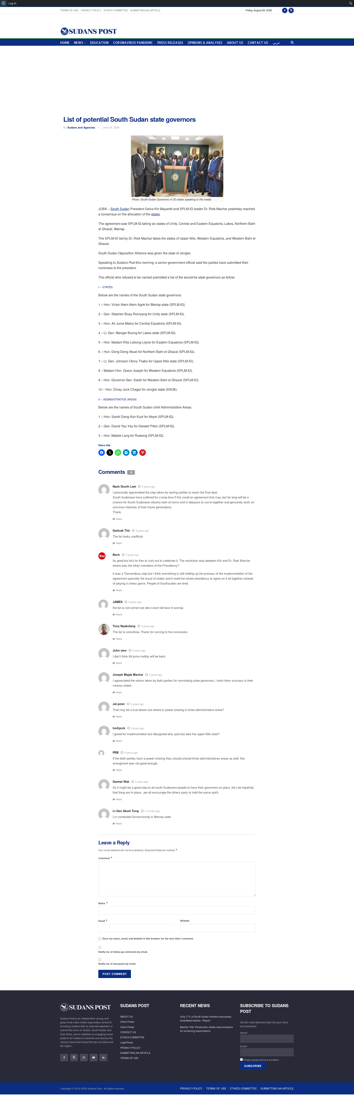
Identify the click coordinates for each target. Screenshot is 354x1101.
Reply (119, 518)
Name (103, 903)
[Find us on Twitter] (291, 10)
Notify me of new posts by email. (117, 964)
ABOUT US (235, 42)
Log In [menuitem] (12, 3)
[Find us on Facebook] (284, 10)
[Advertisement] (177, 80)
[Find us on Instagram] (84, 1057)
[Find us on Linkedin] (103, 1057)
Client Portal (127, 1021)
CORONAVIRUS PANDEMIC (133, 42)
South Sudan (119, 208)
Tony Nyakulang (124, 626)
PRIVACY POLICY (91, 10)
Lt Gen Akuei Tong (126, 811)
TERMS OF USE (69, 10)
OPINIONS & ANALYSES (205, 42)
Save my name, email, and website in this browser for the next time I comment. (148, 938)
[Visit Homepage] (88, 31)
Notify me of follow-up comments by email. (123, 952)
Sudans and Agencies (81, 127)
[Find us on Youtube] (94, 1057)
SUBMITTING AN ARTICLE (145, 10)
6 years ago (148, 486)
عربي (276, 42)
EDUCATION (99, 42)
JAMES (118, 602)
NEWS (78, 42)
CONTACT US (258, 42)
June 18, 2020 (111, 127)
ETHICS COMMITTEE (116, 10)
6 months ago (152, 811)
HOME (64, 42)
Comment (105, 858)
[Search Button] (292, 42)
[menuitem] (3, 3)
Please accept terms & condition (261, 1059)
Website (184, 920)
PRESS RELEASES (170, 42)
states (155, 214)
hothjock (119, 728)
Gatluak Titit (121, 530)
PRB (116, 752)
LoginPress (126, 1042)
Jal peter (119, 704)
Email (103, 921)
